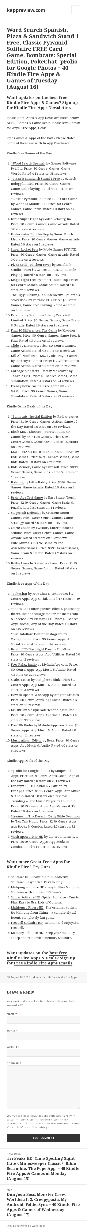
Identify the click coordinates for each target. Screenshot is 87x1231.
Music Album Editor (26, 740)
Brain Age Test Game (27, 497)
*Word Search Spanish (28, 163)
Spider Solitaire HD (25, 897)
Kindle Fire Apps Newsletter (42, 107)
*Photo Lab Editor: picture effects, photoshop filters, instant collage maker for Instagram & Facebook (45, 614)
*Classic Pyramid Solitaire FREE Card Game (44, 199)
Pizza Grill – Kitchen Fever (31, 264)
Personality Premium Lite (31, 315)
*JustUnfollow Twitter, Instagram (37, 634)
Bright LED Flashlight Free (31, 649)
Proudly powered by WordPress (26, 1226)
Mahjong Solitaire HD (27, 887)
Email (12, 1030)
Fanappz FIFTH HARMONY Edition (37, 786)
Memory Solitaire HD (27, 932)
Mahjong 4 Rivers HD (27, 907)
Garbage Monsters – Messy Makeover (39, 371)
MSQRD (16, 710)
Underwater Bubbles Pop (30, 234)
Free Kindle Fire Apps (64, 977)
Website (13, 1047)
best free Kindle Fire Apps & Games (37, 100)
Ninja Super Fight (24, 219)
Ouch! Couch (20, 528)
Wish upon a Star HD (27, 836)
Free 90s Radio (22, 725)
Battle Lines (20, 563)
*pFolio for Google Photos (30, 771)
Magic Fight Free (24, 280)
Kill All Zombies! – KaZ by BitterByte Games (44, 355)
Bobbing (17, 482)
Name (12, 1014)
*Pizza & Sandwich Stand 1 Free (35, 178)
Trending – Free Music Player (33, 801)
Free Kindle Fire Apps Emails (43, 962)
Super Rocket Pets (24, 249)
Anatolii (40, 977)
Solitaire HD (20, 877)
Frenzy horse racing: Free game (35, 386)
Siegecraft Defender (26, 512)
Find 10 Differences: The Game (34, 330)
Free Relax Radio (24, 664)
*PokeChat (19, 593)
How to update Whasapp (30, 695)
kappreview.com (26, 10)
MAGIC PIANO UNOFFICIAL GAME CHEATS (42, 452)
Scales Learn (20, 679)
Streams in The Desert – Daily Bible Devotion (45, 816)
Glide (15, 345)
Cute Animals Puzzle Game (32, 543)
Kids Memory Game (26, 467)
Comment (14, 1063)
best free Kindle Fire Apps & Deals (37, 955)
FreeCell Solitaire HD (27, 922)
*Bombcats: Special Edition (31, 416)
